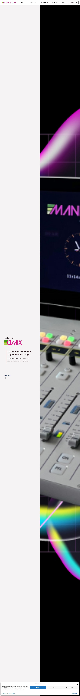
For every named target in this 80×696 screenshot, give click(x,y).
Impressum (13, 693)
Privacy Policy (9, 693)
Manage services (74, 693)
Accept (38, 687)
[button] (77, 684)
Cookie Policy (4, 693)
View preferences (70, 687)
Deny (54, 687)
